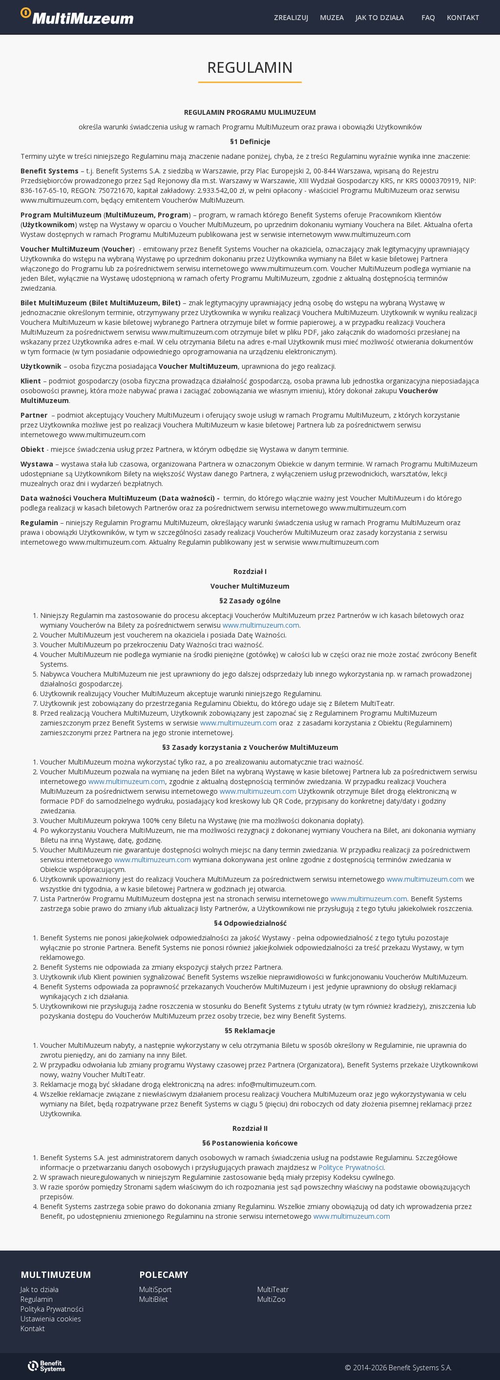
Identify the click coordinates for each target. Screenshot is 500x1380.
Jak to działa (40, 1289)
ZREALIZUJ (291, 17)
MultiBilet (153, 1299)
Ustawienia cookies (51, 1318)
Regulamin (37, 1299)
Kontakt (33, 1328)
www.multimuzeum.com (261, 625)
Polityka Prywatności (52, 1309)
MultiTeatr (273, 1289)
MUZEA (332, 17)
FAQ (428, 17)
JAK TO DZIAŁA (379, 17)
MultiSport (155, 1289)
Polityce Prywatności (351, 1167)
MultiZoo (271, 1299)
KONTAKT (463, 17)
